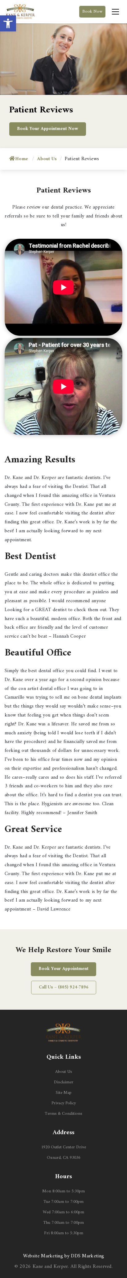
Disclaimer (63, 1082)
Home (21, 159)
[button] (8, 23)
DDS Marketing (87, 1256)
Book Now (92, 11)
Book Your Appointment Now (47, 129)
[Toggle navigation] (115, 11)
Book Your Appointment (63, 969)
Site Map (64, 1093)
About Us (63, 1072)
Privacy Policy (63, 1103)
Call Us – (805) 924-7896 (63, 987)
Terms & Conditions (63, 1114)
